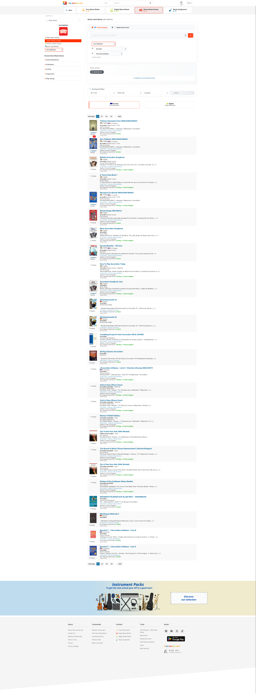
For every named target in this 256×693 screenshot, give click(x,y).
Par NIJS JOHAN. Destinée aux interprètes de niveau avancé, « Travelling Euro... (128, 340)
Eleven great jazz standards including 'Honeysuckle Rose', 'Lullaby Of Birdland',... (128, 289)
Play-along (50, 79)
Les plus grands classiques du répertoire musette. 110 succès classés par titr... (128, 254)
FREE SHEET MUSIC (53, 37)
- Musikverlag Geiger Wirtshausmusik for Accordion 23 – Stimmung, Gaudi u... (127, 308)
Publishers (50, 64)
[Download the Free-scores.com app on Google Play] (176, 638)
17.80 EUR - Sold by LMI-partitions (111, 407)
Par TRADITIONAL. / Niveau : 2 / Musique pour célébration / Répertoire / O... (127, 421)
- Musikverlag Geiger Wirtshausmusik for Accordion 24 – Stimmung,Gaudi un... (128, 326)
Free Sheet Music (124, 630)
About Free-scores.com (75, 630)
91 (111, 116)
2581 (119, 116)
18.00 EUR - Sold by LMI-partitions (111, 439)
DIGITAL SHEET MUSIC (54, 43)
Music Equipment (124, 640)
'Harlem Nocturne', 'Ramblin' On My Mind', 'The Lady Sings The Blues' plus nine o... (129, 235)
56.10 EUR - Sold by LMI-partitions (111, 471)
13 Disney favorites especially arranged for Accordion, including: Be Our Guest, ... (129, 218)
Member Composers (98, 630)
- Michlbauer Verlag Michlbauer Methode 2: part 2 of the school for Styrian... (127, 521)
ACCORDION (98, 72)
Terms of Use (72, 640)
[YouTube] (171, 631)
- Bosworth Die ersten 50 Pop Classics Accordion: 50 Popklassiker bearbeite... (128, 358)
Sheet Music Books (125, 633)
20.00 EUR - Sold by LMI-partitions (111, 376)
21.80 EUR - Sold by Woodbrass (110, 539)
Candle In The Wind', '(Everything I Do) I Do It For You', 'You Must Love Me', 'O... (128, 165)
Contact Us (71, 633)
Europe (114, 104)
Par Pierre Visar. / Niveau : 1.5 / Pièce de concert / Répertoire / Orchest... (125, 405)
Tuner (142, 645)
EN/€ (188, 3)
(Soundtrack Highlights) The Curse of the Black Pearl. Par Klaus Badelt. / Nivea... (128, 486)
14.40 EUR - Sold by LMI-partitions (111, 273)
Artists (48, 69)
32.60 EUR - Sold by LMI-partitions (111, 255)
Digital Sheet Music (125, 636)
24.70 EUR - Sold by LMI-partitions (111, 220)
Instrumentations (52, 60)
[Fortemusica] (166, 651)
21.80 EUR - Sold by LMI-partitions (111, 130)
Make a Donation (97, 643)
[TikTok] (182, 631)
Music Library (53, 20)
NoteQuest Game (145, 639)
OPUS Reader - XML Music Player (149, 631)
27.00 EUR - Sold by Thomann (109, 310)
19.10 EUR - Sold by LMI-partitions (111, 456)
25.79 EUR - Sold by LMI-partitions (111, 488)
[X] (177, 631)
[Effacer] (185, 35)
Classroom (50, 74)
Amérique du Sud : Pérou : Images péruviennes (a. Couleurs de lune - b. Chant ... (129, 537)
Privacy (70, 643)
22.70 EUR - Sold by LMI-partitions (111, 166)
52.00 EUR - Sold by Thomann (109, 522)
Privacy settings (73, 646)
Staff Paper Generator (147, 642)
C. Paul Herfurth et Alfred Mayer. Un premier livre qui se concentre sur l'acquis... (128, 182)
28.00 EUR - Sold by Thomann (109, 360)
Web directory (144, 648)
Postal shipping (102, 27)
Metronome (143, 635)
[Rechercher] (150, 3)
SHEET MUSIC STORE (53, 40)
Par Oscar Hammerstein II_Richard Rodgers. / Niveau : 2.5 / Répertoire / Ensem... (128, 454)
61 (106, 116)
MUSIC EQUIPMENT (52, 46)
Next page (91, 116)
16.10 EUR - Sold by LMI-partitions (111, 504)
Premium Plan (96, 640)
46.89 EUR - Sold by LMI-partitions (111, 392)
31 (101, 116)
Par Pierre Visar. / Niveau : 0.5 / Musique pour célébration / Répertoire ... (125, 390)
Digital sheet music (123, 27)
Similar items (103, 135)
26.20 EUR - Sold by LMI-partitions (111, 341)
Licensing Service (98, 636)
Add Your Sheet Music (99, 633)
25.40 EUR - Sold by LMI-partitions (111, 202)
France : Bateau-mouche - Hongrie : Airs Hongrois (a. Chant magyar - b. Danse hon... (130, 553)
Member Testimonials (75, 636)
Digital (170, 104)
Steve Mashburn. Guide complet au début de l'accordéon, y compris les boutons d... (130, 271)
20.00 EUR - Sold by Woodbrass (110, 555)
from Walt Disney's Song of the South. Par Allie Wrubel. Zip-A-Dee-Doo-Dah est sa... (130, 470)
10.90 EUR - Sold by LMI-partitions (111, 184)
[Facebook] (166, 631)
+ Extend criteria (96, 57)
